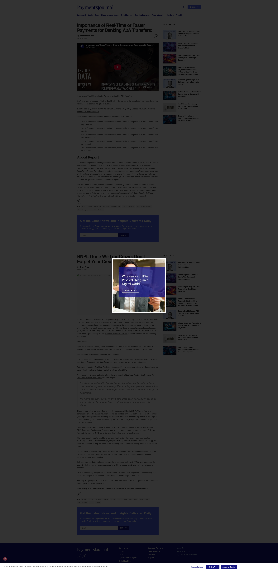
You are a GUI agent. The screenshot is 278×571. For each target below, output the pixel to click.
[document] (139, 285)
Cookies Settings (197, 567)
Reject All (212, 567)
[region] (139, 567)
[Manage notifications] (5, 559)
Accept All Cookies (229, 567)
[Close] (274, 566)
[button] (163, 261)
